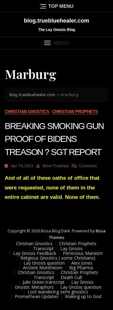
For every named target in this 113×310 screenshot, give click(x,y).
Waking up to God (83, 296)
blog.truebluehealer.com (56, 21)
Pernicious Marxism (83, 253)
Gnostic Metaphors (34, 287)
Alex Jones (81, 263)
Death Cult (71, 277)
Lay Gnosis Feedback (34, 253)
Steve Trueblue (55, 165)
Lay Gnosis (71, 248)
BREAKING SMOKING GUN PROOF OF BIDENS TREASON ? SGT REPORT (54, 139)
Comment (88, 166)
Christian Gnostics (27, 111)
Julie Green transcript (44, 282)
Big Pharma (81, 268)
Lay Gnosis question (44, 263)
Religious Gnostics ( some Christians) (57, 258)
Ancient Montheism (42, 268)
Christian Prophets (75, 111)
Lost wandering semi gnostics (58, 292)
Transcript (43, 248)
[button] (56, 43)
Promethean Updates (36, 296)
